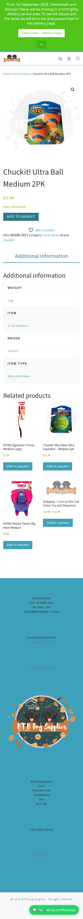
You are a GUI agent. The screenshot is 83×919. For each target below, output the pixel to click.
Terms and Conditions (42, 668)
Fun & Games (21, 74)
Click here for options (41, 642)
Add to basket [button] (18, 466)
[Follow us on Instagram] (38, 910)
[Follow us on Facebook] (44, 910)
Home (7, 74)
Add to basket (21, 216)
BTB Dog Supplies (33, 899)
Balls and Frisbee (18, 376)
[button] (73, 89)
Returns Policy (41, 856)
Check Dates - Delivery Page (41, 33)
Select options (58, 523)
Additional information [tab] (41, 255)
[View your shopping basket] (69, 58)
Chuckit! (8, 240)
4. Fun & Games (17, 326)
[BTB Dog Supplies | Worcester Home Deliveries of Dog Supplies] (11, 58)
